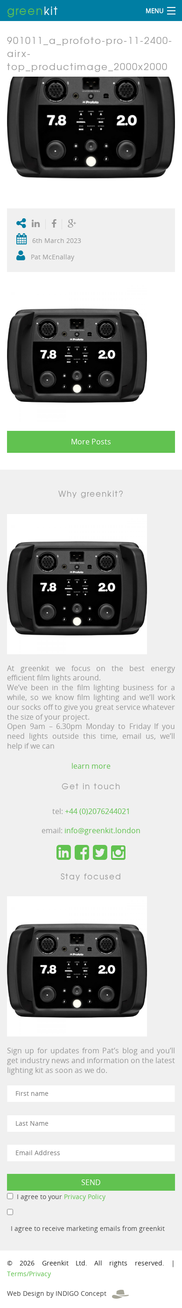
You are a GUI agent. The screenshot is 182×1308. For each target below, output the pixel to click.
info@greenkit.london (102, 830)
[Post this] (38, 224)
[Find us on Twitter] (100, 852)
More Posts (91, 441)
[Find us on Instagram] (118, 852)
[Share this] (54, 224)
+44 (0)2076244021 (97, 811)
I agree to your (61, 1196)
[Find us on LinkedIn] (63, 852)
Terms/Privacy (29, 1273)
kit (32, 10)
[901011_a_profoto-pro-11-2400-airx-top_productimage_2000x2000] (91, 138)
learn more (91, 766)
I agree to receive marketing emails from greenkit (88, 1228)
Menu (154, 11)
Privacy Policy (84, 1196)
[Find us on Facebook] (82, 852)
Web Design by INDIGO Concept (59, 1293)
